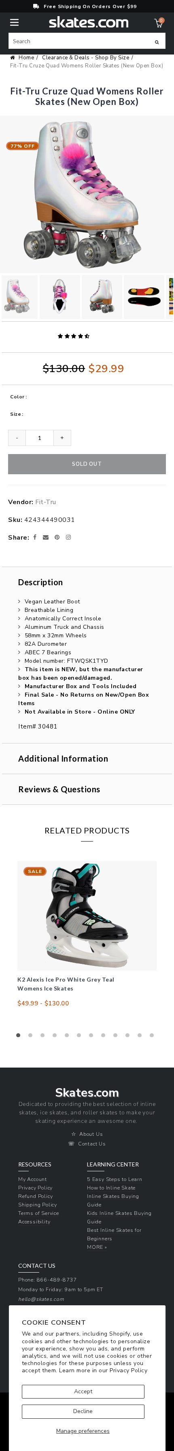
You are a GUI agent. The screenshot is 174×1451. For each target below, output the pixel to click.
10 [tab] (129, 1037)
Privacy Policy (128, 1370)
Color (17, 397)
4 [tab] (57, 1037)
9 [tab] (117, 1037)
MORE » (97, 1247)
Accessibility (34, 1221)
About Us (91, 1134)
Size (15, 414)
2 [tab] (32, 1037)
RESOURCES (34, 1164)
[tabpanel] (87, 934)
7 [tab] (93, 1037)
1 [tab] (20, 1037)
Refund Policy (35, 1196)
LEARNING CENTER (113, 1164)
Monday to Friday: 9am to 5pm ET (60, 1289)
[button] (74, 336)
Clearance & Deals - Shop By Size (85, 57)
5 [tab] (69, 1037)
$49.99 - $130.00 (43, 1003)
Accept (83, 1391)
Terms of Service (38, 1213)
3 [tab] (44, 1037)
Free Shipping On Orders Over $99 (90, 6)
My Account (32, 1179)
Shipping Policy (37, 1204)
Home (26, 57)
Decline (83, 1411)
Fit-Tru (45, 502)
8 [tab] (105, 1037)
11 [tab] (142, 1037)
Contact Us (92, 1143)
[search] (87, 41)
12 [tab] (154, 1037)
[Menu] (14, 22)
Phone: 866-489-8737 (47, 1279)
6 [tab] (81, 1037)
